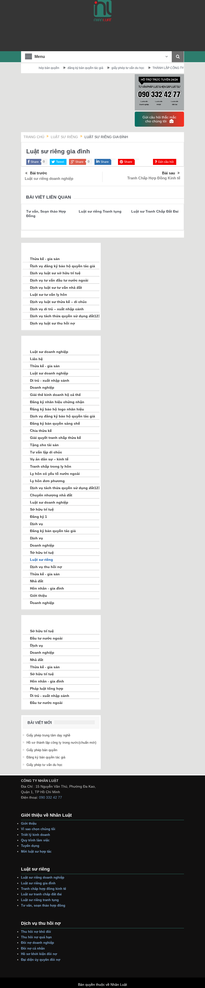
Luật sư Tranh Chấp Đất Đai (154, 211)
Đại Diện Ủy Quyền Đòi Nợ (40, 960)
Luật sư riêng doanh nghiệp (49, 178)
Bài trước (38, 173)
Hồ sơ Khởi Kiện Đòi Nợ (39, 954)
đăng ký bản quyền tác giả (72, 68)
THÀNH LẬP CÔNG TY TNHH (159, 68)
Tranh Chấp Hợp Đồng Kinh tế (153, 178)
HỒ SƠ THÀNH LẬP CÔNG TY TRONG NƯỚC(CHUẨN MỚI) (61, 742)
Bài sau (168, 173)
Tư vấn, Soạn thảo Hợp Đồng (43, 905)
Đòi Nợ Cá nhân (33, 948)
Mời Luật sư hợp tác (36, 851)
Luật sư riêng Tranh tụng (100, 211)
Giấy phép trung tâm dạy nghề (48, 735)
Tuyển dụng (30, 846)
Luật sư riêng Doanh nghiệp (42, 877)
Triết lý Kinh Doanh (36, 835)
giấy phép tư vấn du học (114, 68)
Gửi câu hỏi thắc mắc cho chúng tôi (159, 119)
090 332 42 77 (50, 797)
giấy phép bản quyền (41, 750)
